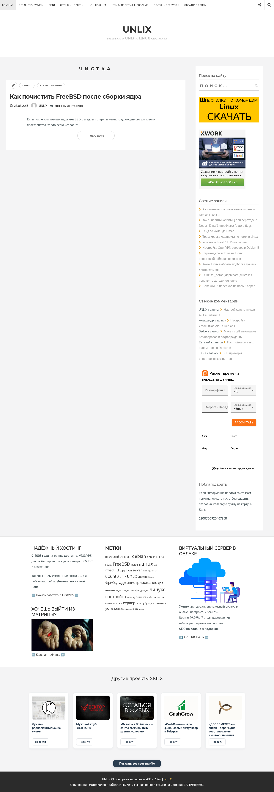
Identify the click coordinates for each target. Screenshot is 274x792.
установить (159, 603)
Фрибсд (111, 582)
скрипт (139, 603)
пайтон (151, 597)
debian (139, 556)
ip (140, 564)
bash (108, 557)
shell (144, 570)
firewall (108, 564)
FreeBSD (26, 85)
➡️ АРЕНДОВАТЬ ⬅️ (193, 637)
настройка (115, 596)
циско (135, 609)
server (137, 570)
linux (147, 563)
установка (114, 608)
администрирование (138, 582)
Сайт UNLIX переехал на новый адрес (228, 286)
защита (126, 590)
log (155, 564)
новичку (131, 597)
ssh (155, 570)
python (127, 570)
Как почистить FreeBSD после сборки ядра (75, 96)
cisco (127, 557)
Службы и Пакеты (72, 5)
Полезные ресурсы (166, 5)
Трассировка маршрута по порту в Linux (230, 236)
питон (160, 597)
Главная (7, 5)
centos (117, 556)
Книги (151, 577)
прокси (119, 603)
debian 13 (152, 557)
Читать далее (101, 137)
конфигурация (140, 590)
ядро (141, 609)
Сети (52, 5)
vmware (143, 576)
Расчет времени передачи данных (238, 468)
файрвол (127, 609)
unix (122, 576)
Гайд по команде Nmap (218, 231)
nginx (118, 570)
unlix (132, 576)
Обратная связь (195, 5)
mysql (109, 570)
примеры (110, 603)
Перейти (40, 741)
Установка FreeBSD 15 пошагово (224, 242)
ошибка (141, 597)
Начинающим (98, 5)
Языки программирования (130, 5)
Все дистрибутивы (31, 5)
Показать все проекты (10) (137, 763)
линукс (157, 589)
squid (150, 570)
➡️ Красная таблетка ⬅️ (48, 654)
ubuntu (112, 576)
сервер (129, 602)
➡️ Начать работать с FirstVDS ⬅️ (55, 595)
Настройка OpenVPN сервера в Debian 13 (230, 247)
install (134, 564)
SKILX (168, 779)
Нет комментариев (69, 106)
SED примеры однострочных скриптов (220, 356)
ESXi (162, 556)
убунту (147, 603)
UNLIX (43, 106)
